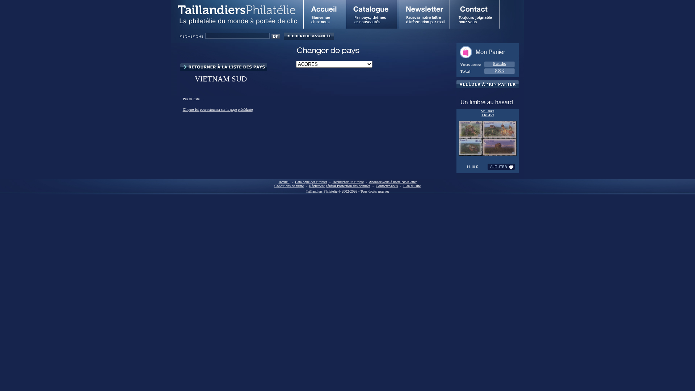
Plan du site (412, 186)
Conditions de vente (289, 186)
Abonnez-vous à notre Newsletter (393, 182)
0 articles (499, 64)
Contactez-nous (387, 186)
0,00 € (499, 70)
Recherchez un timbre (348, 182)
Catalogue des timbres (311, 182)
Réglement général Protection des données (339, 186)
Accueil (284, 182)
